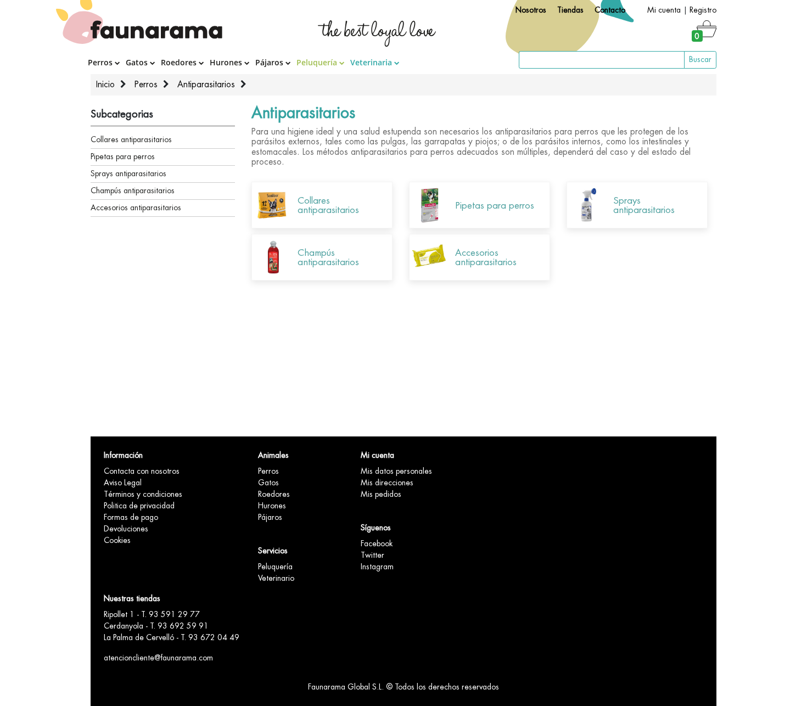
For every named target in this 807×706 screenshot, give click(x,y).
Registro (703, 10)
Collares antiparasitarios (131, 139)
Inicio (105, 84)
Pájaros (270, 62)
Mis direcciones (387, 483)
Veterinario (276, 578)
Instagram (377, 566)
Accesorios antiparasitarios (136, 207)
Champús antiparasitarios (133, 190)
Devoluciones (126, 529)
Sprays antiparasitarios (128, 173)
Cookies (117, 540)
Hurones (227, 62)
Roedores (180, 62)
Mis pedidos (381, 494)
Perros (101, 62)
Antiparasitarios (206, 84)
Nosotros (530, 10)
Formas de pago (131, 517)
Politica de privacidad (139, 506)
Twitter (372, 555)
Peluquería (317, 62)
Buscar (700, 59)
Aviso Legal (123, 483)
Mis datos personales (396, 471)
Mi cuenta (664, 10)
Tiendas (570, 10)
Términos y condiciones (143, 494)
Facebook (377, 543)
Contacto (610, 10)
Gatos (138, 62)
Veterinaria (372, 62)
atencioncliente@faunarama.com (158, 658)
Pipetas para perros (123, 156)
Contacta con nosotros (142, 471)
